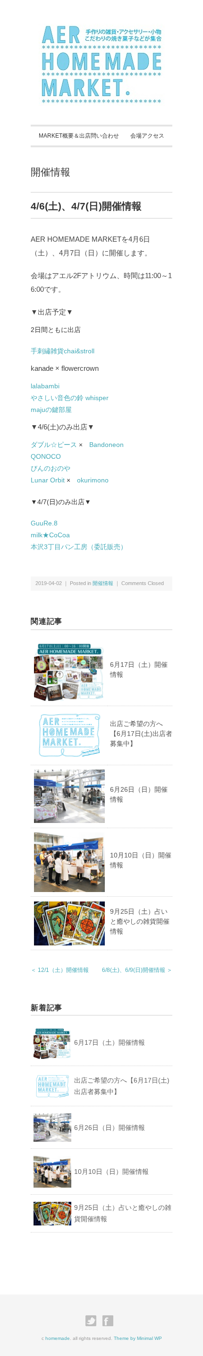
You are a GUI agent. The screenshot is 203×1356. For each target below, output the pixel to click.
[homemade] (102, 29)
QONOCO (46, 456)
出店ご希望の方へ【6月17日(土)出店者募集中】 (141, 733)
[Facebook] (110, 1321)
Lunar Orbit (48, 480)
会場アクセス (147, 135)
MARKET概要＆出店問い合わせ (79, 135)
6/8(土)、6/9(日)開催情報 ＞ (137, 970)
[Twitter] (93, 1321)
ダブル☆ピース (54, 444)
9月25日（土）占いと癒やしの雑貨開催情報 (139, 921)
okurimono (93, 480)
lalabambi (45, 386)
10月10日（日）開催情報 (111, 1171)
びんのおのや (50, 468)
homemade (57, 1338)
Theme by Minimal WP (138, 1338)
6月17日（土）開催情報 (109, 1042)
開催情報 (50, 171)
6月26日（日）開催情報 (109, 1127)
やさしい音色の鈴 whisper (70, 398)
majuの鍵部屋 (51, 409)
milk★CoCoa (50, 535)
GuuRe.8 (44, 523)
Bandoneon (106, 444)
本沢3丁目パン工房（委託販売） (79, 547)
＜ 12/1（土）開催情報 (60, 970)
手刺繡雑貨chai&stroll (62, 351)
